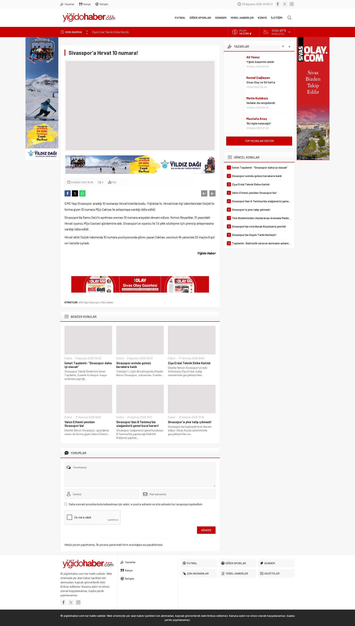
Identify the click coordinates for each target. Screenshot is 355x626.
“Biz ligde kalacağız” (258, 123)
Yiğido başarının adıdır (260, 61)
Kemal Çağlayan (258, 77)
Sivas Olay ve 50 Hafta (260, 82)
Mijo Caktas (107, 302)
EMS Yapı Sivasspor (89, 302)
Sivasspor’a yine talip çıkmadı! (190, 422)
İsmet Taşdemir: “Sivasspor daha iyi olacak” (88, 365)
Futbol (68, 358)
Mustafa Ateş (256, 119)
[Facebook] (278, 4)
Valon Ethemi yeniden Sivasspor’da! (80, 423)
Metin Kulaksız (257, 98)
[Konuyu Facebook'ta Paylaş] (68, 193)
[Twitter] (285, 4)
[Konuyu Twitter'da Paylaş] (75, 193)
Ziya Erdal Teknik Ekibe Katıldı (110, 32)
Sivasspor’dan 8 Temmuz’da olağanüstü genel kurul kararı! (137, 423)
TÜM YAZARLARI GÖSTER (259, 140)
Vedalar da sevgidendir (260, 103)
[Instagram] (292, 4)
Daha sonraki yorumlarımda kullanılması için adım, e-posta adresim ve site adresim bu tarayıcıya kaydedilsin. (136, 504)
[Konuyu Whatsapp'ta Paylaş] (82, 193)
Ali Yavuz (253, 57)
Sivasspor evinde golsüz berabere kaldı (133, 365)
